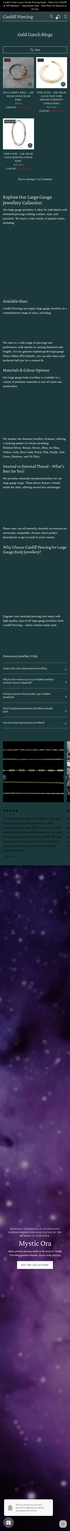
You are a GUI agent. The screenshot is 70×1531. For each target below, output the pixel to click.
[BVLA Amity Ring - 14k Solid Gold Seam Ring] (18, 72)
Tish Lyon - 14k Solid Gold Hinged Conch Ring (18, 157)
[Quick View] (30, 84)
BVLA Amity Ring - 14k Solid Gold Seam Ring (18, 96)
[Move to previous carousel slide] (4, 777)
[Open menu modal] (65, 16)
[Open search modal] (51, 16)
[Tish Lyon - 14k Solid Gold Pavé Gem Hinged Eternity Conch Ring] (51, 72)
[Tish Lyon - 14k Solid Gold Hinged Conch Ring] (18, 133)
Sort (37, 49)
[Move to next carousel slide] (66, 777)
